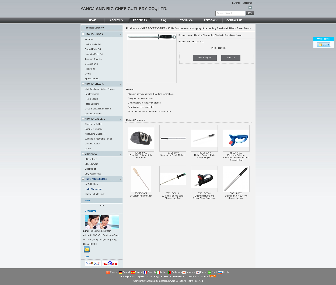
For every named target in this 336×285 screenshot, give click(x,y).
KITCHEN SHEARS (94, 84)
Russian (226, 272)
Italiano (163, 272)
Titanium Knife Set (93, 59)
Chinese (114, 272)
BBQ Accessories (93, 174)
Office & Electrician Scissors (98, 109)
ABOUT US (116, 20)
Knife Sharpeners (178, 28)
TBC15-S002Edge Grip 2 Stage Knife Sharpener (141, 155)
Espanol (139, 272)
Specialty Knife (92, 78)
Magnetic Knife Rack (94, 194)
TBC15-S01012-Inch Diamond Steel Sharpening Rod (173, 196)
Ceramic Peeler (92, 143)
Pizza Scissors (92, 104)
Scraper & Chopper (94, 129)
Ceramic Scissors (93, 113)
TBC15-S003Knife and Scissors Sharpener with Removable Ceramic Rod (236, 156)
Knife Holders (91, 184)
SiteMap (205, 276)
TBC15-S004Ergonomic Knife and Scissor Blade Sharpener (204, 196)
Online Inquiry (204, 57)
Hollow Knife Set (93, 44)
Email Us (231, 57)
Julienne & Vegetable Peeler (98, 139)
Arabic (214, 272)
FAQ (163, 20)
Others (88, 74)
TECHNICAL (187, 20)
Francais (151, 272)
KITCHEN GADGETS (95, 119)
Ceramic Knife (91, 64)
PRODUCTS (140, 20)
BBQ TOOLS (91, 154)
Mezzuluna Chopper (94, 134)
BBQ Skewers (91, 164)
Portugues (176, 272)
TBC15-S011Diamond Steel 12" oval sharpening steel (236, 196)
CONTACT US (234, 20)
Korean (203, 272)
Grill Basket (90, 169)
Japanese (191, 272)
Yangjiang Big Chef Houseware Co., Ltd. (164, 281)
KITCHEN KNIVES (94, 34)
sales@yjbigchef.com (101, 231)
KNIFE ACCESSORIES (152, 28)
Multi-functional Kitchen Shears (99, 89)
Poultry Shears (92, 94)
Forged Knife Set (93, 49)
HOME (92, 20)
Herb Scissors (91, 99)
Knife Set (89, 39)
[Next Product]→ (219, 48)
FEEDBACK (211, 20)
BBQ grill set (91, 159)
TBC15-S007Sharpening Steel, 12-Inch (172, 154)
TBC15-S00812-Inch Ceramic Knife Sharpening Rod (204, 155)
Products (131, 28)
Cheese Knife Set (93, 124)
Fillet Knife (90, 69)
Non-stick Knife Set (94, 54)
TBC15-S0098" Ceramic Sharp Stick (141, 194)
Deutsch (126, 272)
